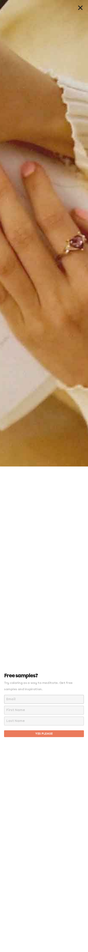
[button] (80, 8)
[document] (44, 476)
